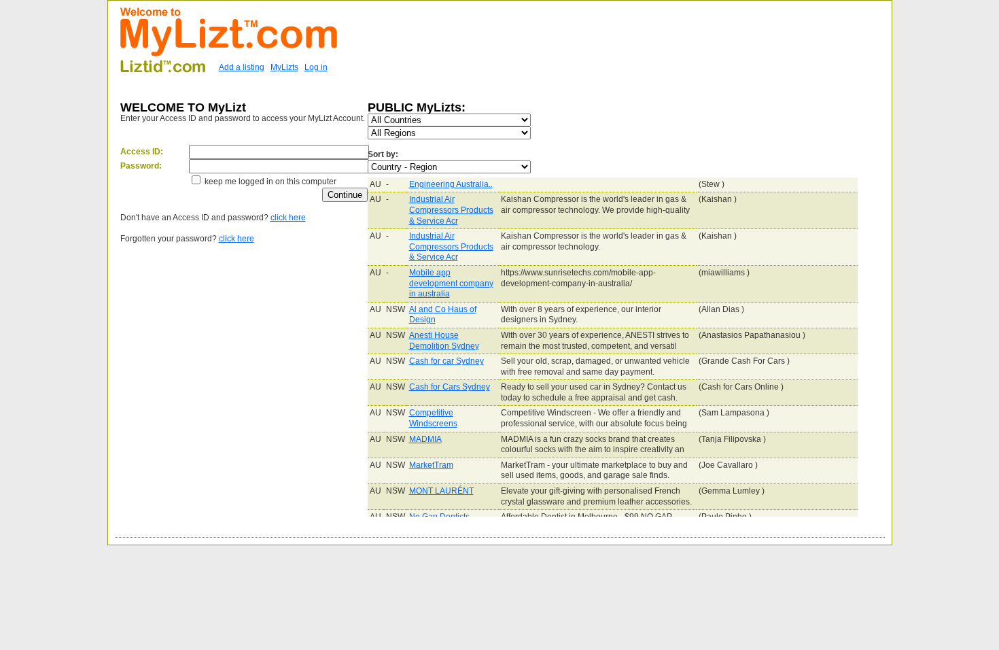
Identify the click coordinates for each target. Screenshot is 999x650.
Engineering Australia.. (451, 184)
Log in (316, 67)
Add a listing (241, 67)
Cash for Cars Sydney (449, 387)
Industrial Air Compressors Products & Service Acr (451, 209)
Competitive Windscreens (433, 418)
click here (288, 217)
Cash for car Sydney (446, 361)
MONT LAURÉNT (441, 491)
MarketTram (431, 465)
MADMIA (425, 439)
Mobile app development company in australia (451, 283)
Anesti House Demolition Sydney (444, 340)
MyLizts (284, 67)
